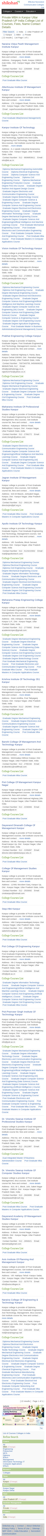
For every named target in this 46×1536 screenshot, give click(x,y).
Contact (20, 1526)
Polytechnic (8, 1451)
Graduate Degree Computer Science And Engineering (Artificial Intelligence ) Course (23, 994)
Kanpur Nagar (9, 1488)
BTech (5, 1457)
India (5, 1517)
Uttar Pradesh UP (10, 1499)
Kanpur (6, 1482)
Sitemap (36, 1528)
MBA (5, 1447)
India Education (21, 1531)
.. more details (23, 57)
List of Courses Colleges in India (16, 1433)
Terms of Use (23, 1528)
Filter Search (8, 32)
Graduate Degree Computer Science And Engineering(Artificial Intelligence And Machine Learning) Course (22, 222)
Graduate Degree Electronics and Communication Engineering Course (21, 1059)
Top (41, 1428)
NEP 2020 (7, 1531)
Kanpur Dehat (8, 1490)
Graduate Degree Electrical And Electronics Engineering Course (20, 1361)
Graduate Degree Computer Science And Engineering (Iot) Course (20, 460)
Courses (18, 11)
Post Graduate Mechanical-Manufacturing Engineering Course (18, 1372)
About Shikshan (33, 1526)
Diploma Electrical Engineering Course (20, 565)
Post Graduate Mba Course (15, 80)
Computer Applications (12, 1464)
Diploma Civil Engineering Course (18, 290)
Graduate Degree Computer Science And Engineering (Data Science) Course (22, 312)
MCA (5, 1453)
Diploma (6, 1455)
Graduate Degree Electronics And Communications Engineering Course (22, 1355)
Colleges (7, 11)
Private (6, 1508)
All (4, 1445)
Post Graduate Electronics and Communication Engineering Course (21, 230)
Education (30, 11)
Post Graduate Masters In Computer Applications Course (22, 1109)
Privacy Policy (8, 1528)
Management (8, 1460)
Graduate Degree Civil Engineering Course (22, 321)
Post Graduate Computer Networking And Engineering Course (19, 1386)
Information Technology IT (14, 1462)
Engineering (8, 1449)
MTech (5, 1466)
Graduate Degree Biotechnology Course (20, 197)
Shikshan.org (8, 1526)
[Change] (11, 1447)
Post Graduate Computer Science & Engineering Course (21, 1104)
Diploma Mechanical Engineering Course (21, 287)
